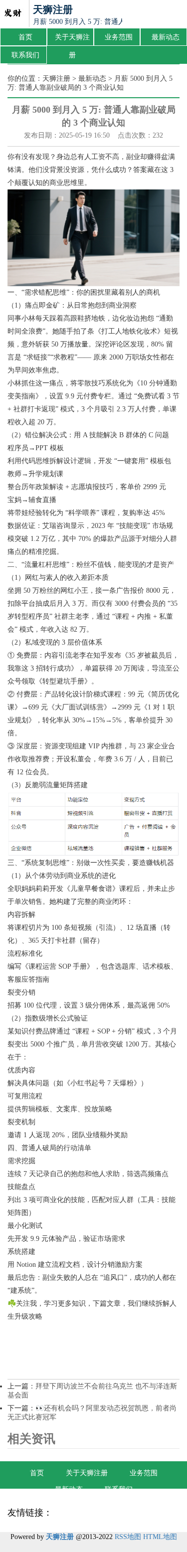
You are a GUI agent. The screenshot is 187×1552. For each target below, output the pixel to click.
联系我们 (25, 55)
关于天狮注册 (72, 39)
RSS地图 (128, 1537)
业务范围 (119, 37)
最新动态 (166, 37)
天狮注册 (56, 78)
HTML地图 (160, 1537)
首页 (25, 37)
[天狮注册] (12, 14)
